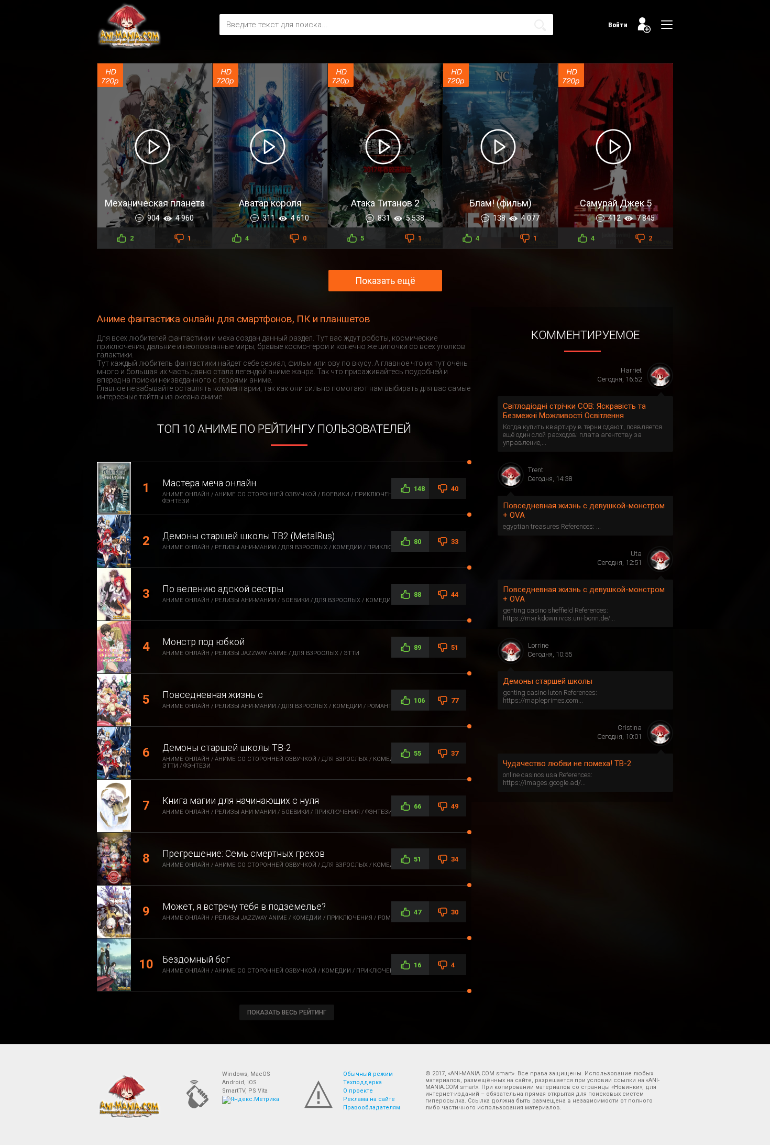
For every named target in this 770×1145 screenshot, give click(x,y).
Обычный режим (368, 1074)
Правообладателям (371, 1107)
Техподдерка (362, 1082)
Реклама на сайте (369, 1099)
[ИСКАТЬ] (540, 25)
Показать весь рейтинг (286, 1012)
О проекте (358, 1090)
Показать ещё (385, 280)
